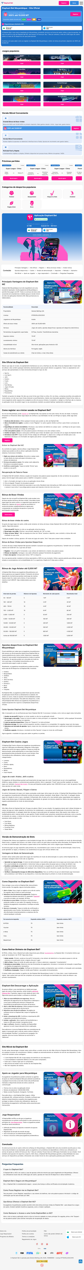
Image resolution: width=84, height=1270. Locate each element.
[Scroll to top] (80, 1261)
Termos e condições (28, 1236)
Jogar (21, 63)
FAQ (45, 1231)
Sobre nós (3, 1231)
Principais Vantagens (21, 268)
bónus (19, 504)
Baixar (74, 3)
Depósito (36, 896)
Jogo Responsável (16, 1122)
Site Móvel (18, 273)
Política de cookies (28, 1234)
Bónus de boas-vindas (54, 268)
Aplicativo (74, 270)
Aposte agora (13, 178)
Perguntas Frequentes (67, 273)
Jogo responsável (43, 273)
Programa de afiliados (7, 1236)
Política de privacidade (29, 1231)
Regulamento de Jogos (29, 1239)
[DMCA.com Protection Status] (42, 1261)
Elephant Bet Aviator (21, 784)
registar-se (25, 413)
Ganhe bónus (8, 514)
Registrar (64, 3)
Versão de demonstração (44, 270)
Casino (32, 270)
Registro (41, 268)
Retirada (66, 270)
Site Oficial (33, 268)
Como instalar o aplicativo (41, 235)
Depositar (58, 270)
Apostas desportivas (21, 270)
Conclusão (54, 273)
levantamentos (49, 953)
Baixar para (9, 28)
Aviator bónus (67, 268)
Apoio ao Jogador (29, 273)
